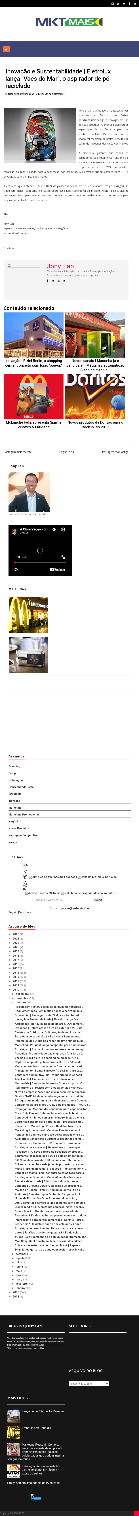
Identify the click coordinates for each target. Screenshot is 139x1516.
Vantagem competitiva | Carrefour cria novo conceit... (49, 1075)
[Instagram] (112, 3)
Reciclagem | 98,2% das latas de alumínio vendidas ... (49, 1006)
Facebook (44, 102)
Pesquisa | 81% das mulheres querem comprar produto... (51, 1215)
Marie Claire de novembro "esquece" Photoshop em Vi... (51, 1168)
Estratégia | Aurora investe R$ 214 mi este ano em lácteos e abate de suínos (41, 1470)
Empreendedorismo (21, 787)
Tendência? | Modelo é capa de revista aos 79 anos (48, 1224)
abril (19, 1275)
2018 (16, 955)
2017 (16, 959)
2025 (16, 934)
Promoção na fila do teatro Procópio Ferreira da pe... (49, 1143)
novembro (22, 998)
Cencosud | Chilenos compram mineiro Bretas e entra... (50, 1117)
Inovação (14, 800)
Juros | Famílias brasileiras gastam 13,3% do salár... (48, 1232)
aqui (13, 1348)
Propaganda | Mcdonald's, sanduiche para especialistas (51, 1109)
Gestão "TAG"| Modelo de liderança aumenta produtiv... (50, 1096)
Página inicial (66, 452)
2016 (16, 964)
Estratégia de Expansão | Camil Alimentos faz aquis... (49, 1177)
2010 (16, 989)
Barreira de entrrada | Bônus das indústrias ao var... (48, 1181)
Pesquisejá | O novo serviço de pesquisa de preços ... (49, 1151)
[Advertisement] (31, 720)
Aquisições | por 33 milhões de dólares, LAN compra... (50, 1023)
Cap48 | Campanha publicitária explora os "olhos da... (49, 1062)
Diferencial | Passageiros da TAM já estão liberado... (49, 1015)
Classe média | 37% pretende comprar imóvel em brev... (50, 1207)
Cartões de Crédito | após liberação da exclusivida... (48, 1032)
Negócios (15, 821)
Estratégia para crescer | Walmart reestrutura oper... (48, 1147)
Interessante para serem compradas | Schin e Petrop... (50, 1220)
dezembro (23, 994)
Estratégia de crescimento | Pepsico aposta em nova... (50, 1228)
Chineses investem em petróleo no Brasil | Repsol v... (49, 1245)
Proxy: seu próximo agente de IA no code (33, 1482)
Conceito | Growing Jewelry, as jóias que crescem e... (49, 1185)
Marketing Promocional (24, 814)
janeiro (21, 1288)
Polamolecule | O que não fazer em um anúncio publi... (50, 1041)
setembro (22, 1254)
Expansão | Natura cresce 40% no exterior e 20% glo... (50, 1028)
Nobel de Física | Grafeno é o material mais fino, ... (47, 1198)
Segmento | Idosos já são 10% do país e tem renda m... (50, 1155)
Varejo (13, 842)
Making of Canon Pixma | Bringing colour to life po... (48, 1190)
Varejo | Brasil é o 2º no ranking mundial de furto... (47, 1058)
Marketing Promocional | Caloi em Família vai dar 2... (48, 1130)
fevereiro (22, 1283)
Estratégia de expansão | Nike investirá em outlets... (48, 1036)
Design (13, 773)
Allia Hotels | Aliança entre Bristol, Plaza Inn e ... (46, 1079)
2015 (16, 968)
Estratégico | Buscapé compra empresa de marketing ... (51, 1049)
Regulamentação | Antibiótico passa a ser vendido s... (49, 1011)
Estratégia (15, 794)
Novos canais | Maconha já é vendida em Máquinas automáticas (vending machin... (95, 365)
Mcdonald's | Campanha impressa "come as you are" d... (51, 1083)
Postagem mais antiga (115, 452)
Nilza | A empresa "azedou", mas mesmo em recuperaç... (51, 1092)
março (20, 1279)
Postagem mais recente (18, 452)
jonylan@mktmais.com (75, 908)
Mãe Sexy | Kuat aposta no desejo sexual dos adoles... (49, 1241)
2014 (16, 972)
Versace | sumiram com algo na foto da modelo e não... (50, 1066)
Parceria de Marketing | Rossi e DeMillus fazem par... (49, 1126)
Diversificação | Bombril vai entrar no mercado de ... (48, 1211)
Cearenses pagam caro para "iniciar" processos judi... (49, 1121)
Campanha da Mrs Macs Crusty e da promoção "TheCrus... (52, 1104)
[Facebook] (129, 3)
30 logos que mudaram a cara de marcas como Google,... (52, 1100)
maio (19, 1271)
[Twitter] (124, 3)
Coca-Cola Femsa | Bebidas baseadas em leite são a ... (50, 1113)
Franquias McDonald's (63, 598)
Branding (14, 766)
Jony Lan (60, 266)
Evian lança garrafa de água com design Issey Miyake (49, 1249)
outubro (21, 1002)
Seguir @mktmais (20, 912)
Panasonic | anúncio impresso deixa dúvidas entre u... (50, 1134)
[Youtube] (118, 3)
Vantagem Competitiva (23, 835)
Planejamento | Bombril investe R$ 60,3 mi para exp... (49, 1070)
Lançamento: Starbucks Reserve (70, 639)
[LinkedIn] (135, 3)
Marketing (15, 807)
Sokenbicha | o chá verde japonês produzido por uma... (50, 1164)
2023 (16, 938)
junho (20, 1266)
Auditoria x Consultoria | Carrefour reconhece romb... (49, 1138)
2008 (16, 1296)
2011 (16, 985)
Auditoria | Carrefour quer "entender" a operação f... (48, 1194)
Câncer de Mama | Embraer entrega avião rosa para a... (50, 1173)
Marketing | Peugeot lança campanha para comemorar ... (52, 1045)
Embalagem (16, 780)
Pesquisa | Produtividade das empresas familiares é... (49, 1053)
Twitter (28, 102)
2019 (16, 951)
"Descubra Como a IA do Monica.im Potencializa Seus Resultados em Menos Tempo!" (64, 679)
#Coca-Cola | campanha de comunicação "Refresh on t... (52, 1237)
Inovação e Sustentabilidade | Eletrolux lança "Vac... (48, 1019)
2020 (16, 947)
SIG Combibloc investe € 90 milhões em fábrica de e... (49, 1160)
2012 (16, 981)
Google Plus (64, 102)
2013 (16, 977)
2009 (16, 1292)
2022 (16, 942)
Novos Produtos (19, 828)
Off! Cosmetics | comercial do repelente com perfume (50, 1202)
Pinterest (83, 102)
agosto (20, 1258)
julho (19, 1262)
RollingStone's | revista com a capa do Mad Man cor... (49, 1087)
